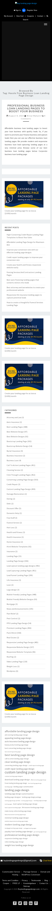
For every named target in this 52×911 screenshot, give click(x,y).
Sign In (18, 10)
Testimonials (36, 880)
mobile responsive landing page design (16, 821)
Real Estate (11, 637)
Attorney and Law (14, 417)
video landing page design (14, 842)
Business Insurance (14, 455)
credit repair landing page (36, 765)
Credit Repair (12, 484)
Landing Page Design (15, 561)
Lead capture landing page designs (21, 566)
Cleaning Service (13, 470)
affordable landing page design (22, 731)
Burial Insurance (13, 451)
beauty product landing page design (16, 745)
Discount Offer (13, 508)
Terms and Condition (10, 880)
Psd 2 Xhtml (12, 633)
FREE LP (16, 883)
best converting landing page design (18, 748)
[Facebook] (15, 903)
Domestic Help (13, 513)
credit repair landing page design (19, 768)
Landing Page (12, 556)
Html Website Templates (17, 546)
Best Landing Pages (15, 427)
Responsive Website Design (18, 647)
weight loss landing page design (19, 845)
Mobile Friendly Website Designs (20, 599)
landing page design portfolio (12, 800)
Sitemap (26, 886)
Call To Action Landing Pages (19, 465)
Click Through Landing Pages (19, 475)
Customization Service (11, 872)
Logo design (12, 590)
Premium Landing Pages (17, 628)
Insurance (11, 551)
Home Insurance (13, 542)
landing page (8, 787)
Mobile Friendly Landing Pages (19, 594)
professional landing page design (22, 835)
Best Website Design (15, 432)
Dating (9, 499)
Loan (9, 585)
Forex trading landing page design (16, 783)
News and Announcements (18, 609)
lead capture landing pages (13, 807)
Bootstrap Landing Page (17, 441)
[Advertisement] (26, 54)
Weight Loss (12, 666)
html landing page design (35, 783)
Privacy (25, 880)
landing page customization (23, 787)
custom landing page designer (14, 776)
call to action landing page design (17, 759)
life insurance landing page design (33, 807)
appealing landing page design (18, 738)
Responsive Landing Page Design (20, 642)
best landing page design (20, 755)
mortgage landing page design (13, 828)
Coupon (6, 883)
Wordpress (11, 671)
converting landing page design (16, 765)
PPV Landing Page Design (17, 623)
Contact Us (43, 883)
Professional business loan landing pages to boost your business (26, 108)
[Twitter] (20, 903)
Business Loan (12, 460)
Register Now (32, 10)
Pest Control (12, 618)
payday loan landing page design (19, 831)
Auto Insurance (13, 422)
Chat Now (47, 861)
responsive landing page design (16, 838)
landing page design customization (19, 794)
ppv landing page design (40, 832)
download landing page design (17, 779)
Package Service (30, 872)
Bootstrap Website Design (18, 446)
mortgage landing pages (29, 828)
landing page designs (27, 800)
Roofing (10, 657)
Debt (9, 503)
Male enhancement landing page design (15, 814)
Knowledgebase (29, 883)
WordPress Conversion (31, 875)
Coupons (30, 16)
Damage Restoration (15, 494)
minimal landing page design (17, 818)
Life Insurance (12, 580)
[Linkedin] (31, 903)
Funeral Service (13, 522)
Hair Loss (10, 527)
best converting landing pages (13, 752)
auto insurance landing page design (20, 741)
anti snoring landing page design (16, 735)
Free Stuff (11, 518)
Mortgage (11, 604)
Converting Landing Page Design (20, 479)
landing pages (8, 804)
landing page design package (31, 797)
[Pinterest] (36, 903)
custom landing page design (25, 772)
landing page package (40, 800)
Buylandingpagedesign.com (29, 889)
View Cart (20, 16)
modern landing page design (18, 824)
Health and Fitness (14, 532)
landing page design (17, 790)
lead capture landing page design (25, 804)
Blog (46, 880)
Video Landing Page (15, 661)
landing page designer (13, 797)
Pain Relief (11, 613)
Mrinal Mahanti (34, 116)
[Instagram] (25, 903)
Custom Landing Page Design (19, 489)
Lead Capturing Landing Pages (19, 570)
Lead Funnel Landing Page (17, 575)
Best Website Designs (16, 436)
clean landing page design (17, 761)
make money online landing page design (18, 811)
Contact (40, 16)
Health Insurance (14, 537)
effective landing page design (38, 780)
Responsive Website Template (19, 652)
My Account (8, 16)
